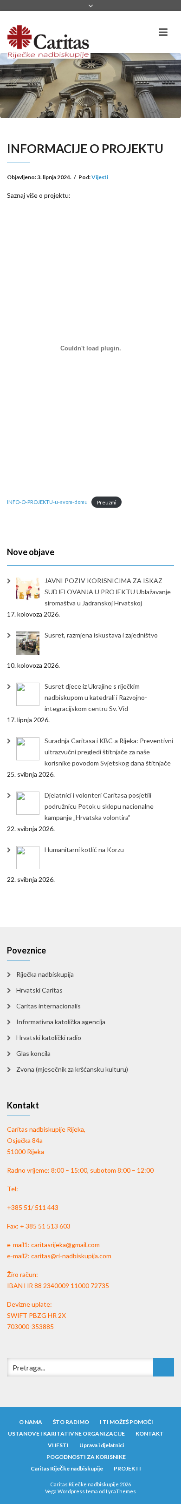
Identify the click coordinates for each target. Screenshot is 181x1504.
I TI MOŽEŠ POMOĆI (126, 1421)
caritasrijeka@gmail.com (65, 1245)
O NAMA (30, 1421)
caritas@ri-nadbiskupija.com (71, 1256)
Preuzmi (106, 502)
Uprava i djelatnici (101, 1445)
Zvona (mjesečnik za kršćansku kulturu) (72, 1069)
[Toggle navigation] (163, 32)
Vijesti (99, 177)
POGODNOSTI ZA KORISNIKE (86, 1456)
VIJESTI (58, 1445)
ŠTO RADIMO (71, 1421)
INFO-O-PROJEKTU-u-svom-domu (47, 502)
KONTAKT (150, 1433)
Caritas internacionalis (48, 1006)
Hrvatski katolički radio (48, 1037)
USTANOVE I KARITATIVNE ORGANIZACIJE (66, 1433)
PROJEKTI (127, 1468)
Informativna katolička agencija (60, 1022)
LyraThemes (121, 1491)
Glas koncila (33, 1053)
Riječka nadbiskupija (45, 974)
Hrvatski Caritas (39, 990)
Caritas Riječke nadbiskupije (67, 1468)
